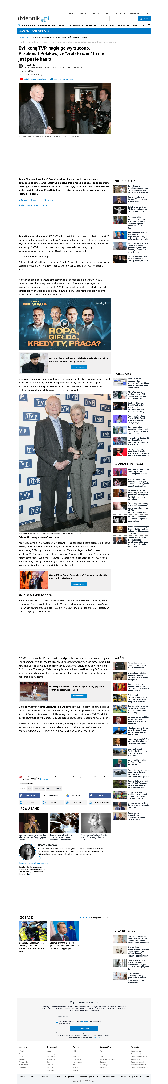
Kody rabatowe (78, 1054)
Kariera (56, 1077)
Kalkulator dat (136, 1051)
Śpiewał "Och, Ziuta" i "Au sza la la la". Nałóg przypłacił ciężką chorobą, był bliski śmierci (78, 576)
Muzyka (75, 1067)
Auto (49, 1051)
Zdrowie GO (47, 37)
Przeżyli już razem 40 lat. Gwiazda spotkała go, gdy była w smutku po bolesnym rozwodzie (76, 688)
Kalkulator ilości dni (137, 1054)
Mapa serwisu (109, 1077)
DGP (107, 14)
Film (74, 1065)
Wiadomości (51, 1059)
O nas (33, 1077)
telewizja (39, 789)
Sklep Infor (22, 1067)
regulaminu (85, 1021)
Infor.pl (21, 1051)
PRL (29, 789)
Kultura (75, 1070)
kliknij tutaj (97, 1037)
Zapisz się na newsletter (64, 79)
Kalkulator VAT (136, 1059)
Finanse (102, 1054)
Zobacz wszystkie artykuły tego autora (34, 863)
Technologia (51, 1054)
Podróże (50, 1067)
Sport (49, 1062)
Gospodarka (51, 1056)
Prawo (102, 1051)
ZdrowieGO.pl (120, 14)
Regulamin (69, 1077)
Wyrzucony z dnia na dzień (34, 205)
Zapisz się (84, 1028)
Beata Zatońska (54, 66)
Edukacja (76, 1056)
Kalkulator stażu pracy (139, 1056)
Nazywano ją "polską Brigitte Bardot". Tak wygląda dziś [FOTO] (94, 837)
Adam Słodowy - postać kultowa (37, 200)
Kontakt (22, 1077)
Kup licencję (44, 779)
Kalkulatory (136, 1047)
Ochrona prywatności (89, 1077)
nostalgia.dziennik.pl (34, 42)
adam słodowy (54, 789)
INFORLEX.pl (96, 14)
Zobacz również (79, 367)
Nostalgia (24, 31)
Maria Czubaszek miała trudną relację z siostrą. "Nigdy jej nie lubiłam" (32, 837)
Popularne (84, 917)
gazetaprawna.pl (136, 14)
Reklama (44, 1077)
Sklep (147, 14)
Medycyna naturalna (107, 1059)
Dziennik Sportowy (80, 37)
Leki (101, 1056)
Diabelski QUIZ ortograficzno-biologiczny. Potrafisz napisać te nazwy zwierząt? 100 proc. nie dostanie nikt (32, 870)
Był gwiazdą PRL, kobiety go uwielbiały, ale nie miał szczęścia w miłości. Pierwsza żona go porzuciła (78, 360)
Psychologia (104, 1065)
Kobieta (75, 1051)
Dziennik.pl (52, 1047)
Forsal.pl (22, 1059)
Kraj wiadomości (102, 917)
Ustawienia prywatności (130, 1077)
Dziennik (21, 42)
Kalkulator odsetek (137, 1062)
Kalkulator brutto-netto (139, 1065)
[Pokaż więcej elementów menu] (149, 25)
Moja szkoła (77, 1059)
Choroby (103, 1062)
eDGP (21, 1056)
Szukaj (146, 19)
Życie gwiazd (77, 1062)
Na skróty (23, 1047)
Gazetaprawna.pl (25, 1054)
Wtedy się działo (40, 31)
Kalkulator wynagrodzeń (139, 1067)
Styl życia (103, 1067)
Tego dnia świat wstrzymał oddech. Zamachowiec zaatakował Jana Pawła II (62, 837)
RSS (147, 1077)
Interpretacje (23, 1065)
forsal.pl (83, 14)
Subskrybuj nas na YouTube (35, 79)
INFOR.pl (72, 14)
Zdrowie (50, 1065)
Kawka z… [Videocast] (62, 37)
